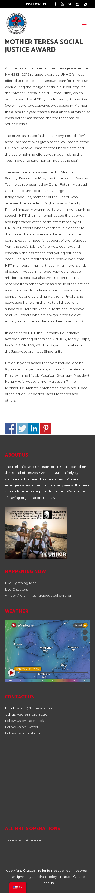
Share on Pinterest (45, 428)
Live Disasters (16, 589)
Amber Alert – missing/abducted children (38, 595)
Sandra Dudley (44, 877)
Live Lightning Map (21, 583)
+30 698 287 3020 (32, 714)
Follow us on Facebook (25, 721)
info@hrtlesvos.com (36, 708)
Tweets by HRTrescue (23, 840)
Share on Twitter (22, 428)
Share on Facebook (10, 428)
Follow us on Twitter (21, 727)
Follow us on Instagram (24, 733)
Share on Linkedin (33, 428)
